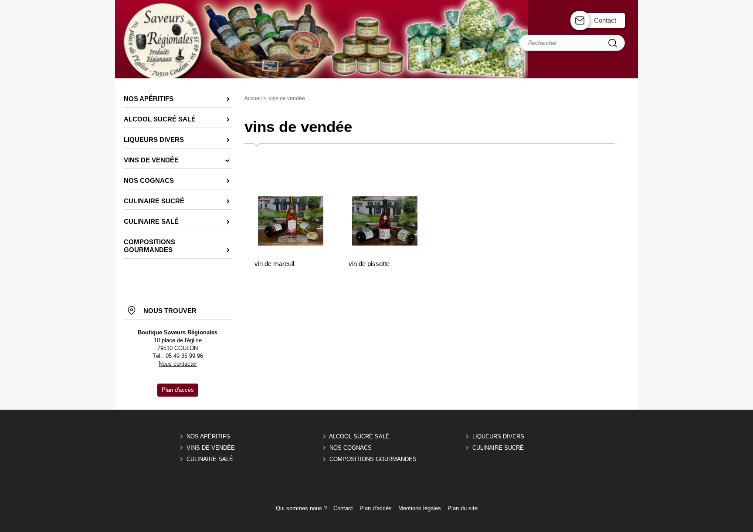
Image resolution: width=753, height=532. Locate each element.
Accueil (253, 98)
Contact (605, 20)
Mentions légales (419, 508)
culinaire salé (210, 459)
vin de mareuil (274, 263)
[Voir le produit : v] (290, 243)
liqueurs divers (498, 436)
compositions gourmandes (373, 459)
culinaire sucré (498, 447)
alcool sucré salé (359, 436)
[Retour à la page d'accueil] (376, 77)
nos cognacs (350, 447)
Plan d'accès (376, 508)
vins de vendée (211, 447)
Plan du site (463, 508)
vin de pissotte (369, 263)
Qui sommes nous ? (301, 508)
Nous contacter (178, 363)
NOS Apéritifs (208, 436)
